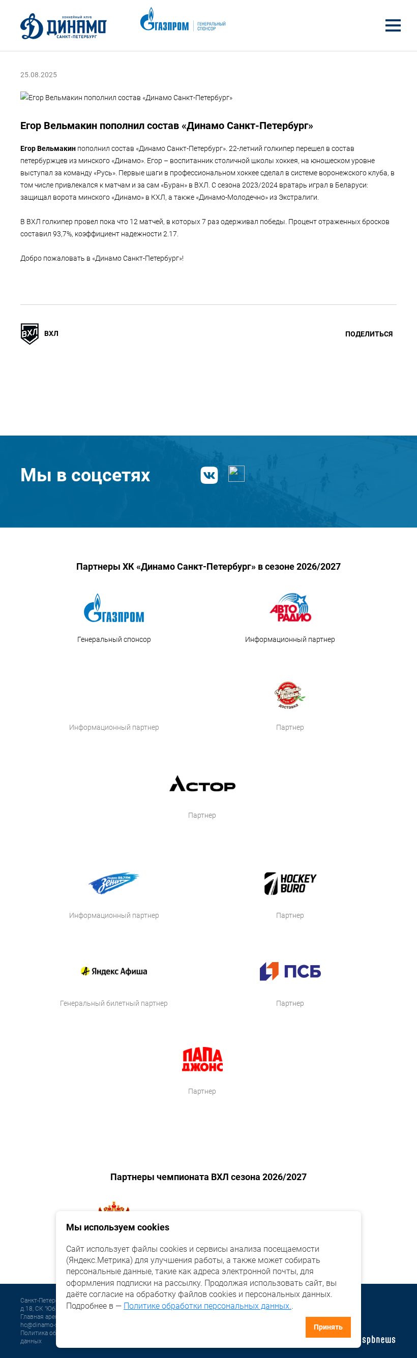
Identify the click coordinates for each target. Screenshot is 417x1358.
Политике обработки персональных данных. (207, 1306)
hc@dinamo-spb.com (49, 1325)
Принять (328, 1327)
